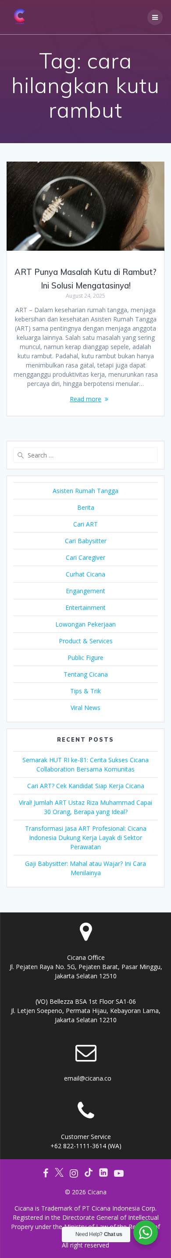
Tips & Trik (85, 691)
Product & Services (86, 641)
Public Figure (85, 657)
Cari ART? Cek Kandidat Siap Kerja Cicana (85, 786)
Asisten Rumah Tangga (85, 491)
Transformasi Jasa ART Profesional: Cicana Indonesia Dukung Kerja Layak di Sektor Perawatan (85, 837)
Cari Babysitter (86, 541)
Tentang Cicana (86, 674)
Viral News (85, 707)
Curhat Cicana (85, 574)
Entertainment (85, 607)
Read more (85, 399)
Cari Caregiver (85, 557)
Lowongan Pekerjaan (85, 624)
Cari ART (85, 524)
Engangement (85, 591)
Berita (85, 507)
